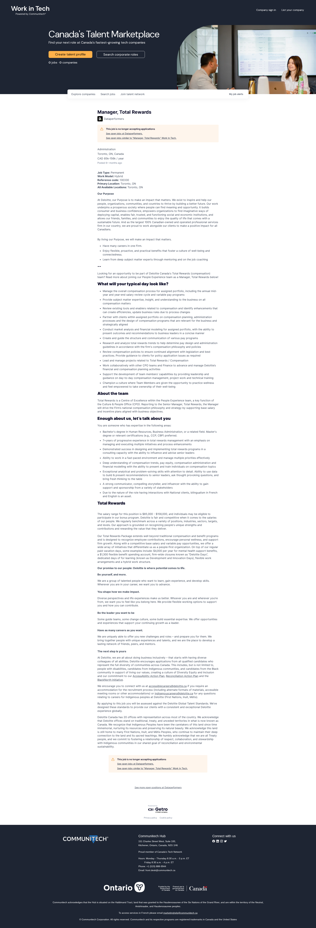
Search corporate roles (120, 54)
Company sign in (266, 10)
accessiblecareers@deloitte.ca (168, 686)
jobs (108, 94)
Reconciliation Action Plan (182, 676)
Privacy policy (150, 817)
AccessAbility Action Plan (148, 676)
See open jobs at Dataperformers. (124, 133)
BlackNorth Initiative (110, 679)
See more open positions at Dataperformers (158, 787)
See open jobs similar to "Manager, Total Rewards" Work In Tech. (141, 138)
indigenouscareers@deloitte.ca (174, 693)
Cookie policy (166, 817)
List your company (293, 10)
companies (83, 94)
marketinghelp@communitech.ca (180, 913)
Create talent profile (70, 54)
